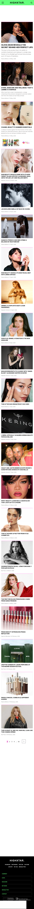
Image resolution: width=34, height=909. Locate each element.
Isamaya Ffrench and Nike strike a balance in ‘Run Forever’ (14, 241)
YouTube (26, 864)
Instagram (14, 864)
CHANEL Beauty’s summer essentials (16, 127)
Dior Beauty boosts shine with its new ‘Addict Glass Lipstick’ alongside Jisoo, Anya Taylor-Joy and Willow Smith (16, 176)
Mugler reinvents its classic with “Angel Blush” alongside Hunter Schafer (16, 372)
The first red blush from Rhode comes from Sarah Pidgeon (15, 600)
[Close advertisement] (25, 902)
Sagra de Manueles (5, 636)
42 (19, 741)
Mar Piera (3, 570)
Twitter (21, 864)
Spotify (10, 866)
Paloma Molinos (5, 58)
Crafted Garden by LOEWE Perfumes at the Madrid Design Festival (15, 665)
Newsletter (22, 866)
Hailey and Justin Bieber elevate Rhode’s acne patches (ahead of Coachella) (16, 469)
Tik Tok (16, 866)
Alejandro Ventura (5, 180)
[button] (3, 2)
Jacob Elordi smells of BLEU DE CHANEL (15, 209)
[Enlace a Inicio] (17, 861)
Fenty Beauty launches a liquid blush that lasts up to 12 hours (15, 501)
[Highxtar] (17, 3)
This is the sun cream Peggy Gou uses (15, 404)
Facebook (7, 864)
